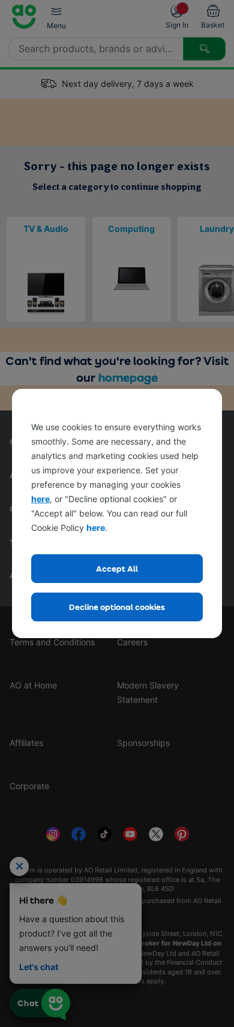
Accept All (117, 568)
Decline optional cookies (117, 607)
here (40, 499)
